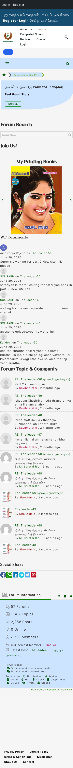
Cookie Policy (38, 751)
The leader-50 (41, 253)
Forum (42, 29)
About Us (26, 29)
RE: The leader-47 (28, 434)
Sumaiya (49, 645)
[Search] (66, 37)
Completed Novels (32, 34)
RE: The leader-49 (28, 395)
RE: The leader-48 (28, 415)
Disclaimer (44, 757)
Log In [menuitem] (6, 4)
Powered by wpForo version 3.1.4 (51, 689)
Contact (41, 39)
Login (23, 44)
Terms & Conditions (17, 757)
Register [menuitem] (18, 4)
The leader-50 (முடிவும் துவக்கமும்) (39, 493)
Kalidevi (5, 342)
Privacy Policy (14, 751)
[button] (3, 575)
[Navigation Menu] (8, 52)
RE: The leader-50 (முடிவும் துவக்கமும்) (42, 379)
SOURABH (7, 276)
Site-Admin (27, 497)
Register (25, 39)
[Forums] (4, 74)
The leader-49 (30, 300)
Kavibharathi (28, 388)
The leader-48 (30, 323)
